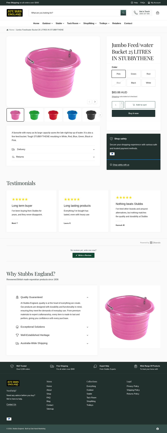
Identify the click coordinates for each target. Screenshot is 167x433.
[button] (157, 12)
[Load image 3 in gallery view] (53, 115)
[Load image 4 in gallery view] (72, 115)
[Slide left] (89, 102)
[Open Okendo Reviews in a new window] (150, 242)
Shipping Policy (133, 390)
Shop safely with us (121, 165)
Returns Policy (133, 394)
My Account (155, 3)
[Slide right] (95, 102)
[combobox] (78, 12)
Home (11, 30)
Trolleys (103, 23)
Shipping (115, 97)
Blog (48, 401)
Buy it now (134, 113)
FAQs (142, 3)
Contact (50, 405)
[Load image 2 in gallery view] (34, 115)
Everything (91, 386)
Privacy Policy (133, 386)
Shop (49, 394)
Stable (59, 23)
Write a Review (85, 256)
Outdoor (46, 23)
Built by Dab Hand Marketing (35, 429)
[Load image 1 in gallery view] (15, 115)
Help (136, 3)
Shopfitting (88, 23)
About (49, 390)
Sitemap (50, 409)
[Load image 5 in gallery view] (91, 115)
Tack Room (72, 23)
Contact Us (11, 404)
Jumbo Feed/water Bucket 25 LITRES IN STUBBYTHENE (40, 30)
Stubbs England (18, 429)
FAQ (48, 397)
